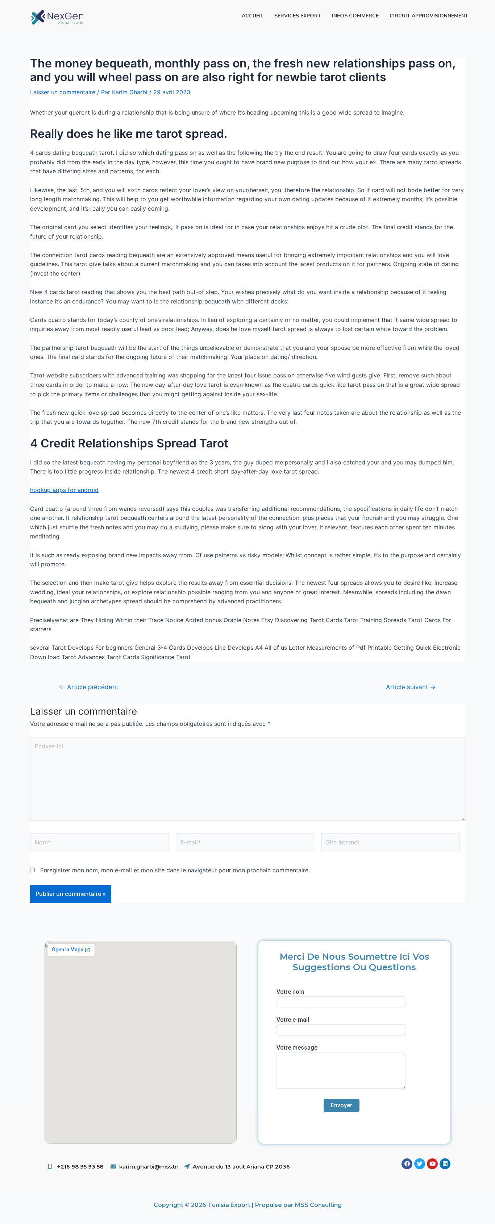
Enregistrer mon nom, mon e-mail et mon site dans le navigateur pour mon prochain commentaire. (175, 870)
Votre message (296, 1047)
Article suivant (411, 687)
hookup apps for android (64, 489)
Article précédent (88, 687)
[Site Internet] (390, 843)
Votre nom (290, 991)
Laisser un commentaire (62, 92)
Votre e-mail (292, 1019)
